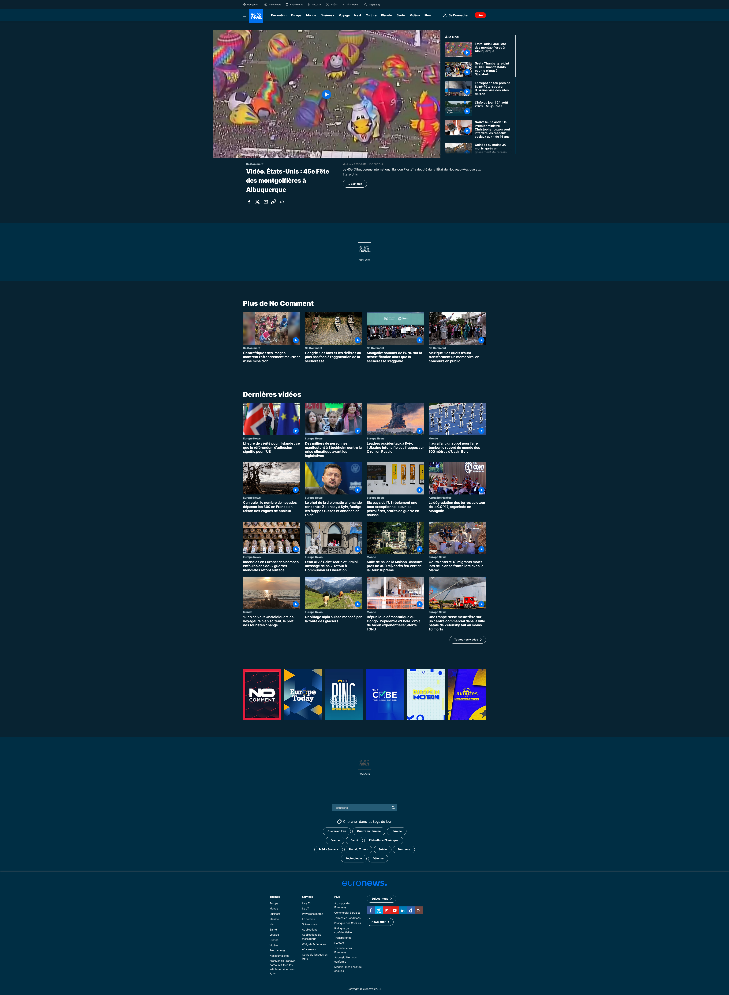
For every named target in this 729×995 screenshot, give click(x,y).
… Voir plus (354, 183)
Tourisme (404, 849)
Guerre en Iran (336, 831)
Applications (309, 929)
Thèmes (275, 896)
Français (251, 4)
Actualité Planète (440, 497)
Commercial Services (347, 912)
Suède (383, 849)
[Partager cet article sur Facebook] (249, 202)
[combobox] (385, 5)
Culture (371, 15)
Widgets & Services (314, 943)
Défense (378, 858)
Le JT (305, 908)
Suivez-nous (309, 924)
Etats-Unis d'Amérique (383, 840)
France (335, 840)
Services (307, 896)
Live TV (306, 903)
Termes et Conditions (347, 917)
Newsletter (379, 921)
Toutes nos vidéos (466, 639)
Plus (337, 896)
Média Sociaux (328, 849)
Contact (339, 942)
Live (480, 15)
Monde (311, 15)
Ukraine (397, 831)
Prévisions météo (312, 913)
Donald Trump (358, 849)
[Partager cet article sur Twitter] (257, 202)
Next (357, 15)
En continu (278, 15)
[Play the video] (326, 94)
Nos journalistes (279, 955)
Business (327, 15)
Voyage (344, 15)
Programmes (277, 950)
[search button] (366, 5)
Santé (401, 15)
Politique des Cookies (347, 923)
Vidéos (415, 15)
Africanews (309, 949)
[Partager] (266, 202)
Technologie (354, 858)
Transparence (342, 937)
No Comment (251, 347)
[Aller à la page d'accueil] (256, 16)
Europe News (252, 438)
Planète (386, 15)
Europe (296, 15)
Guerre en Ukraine (369, 831)
